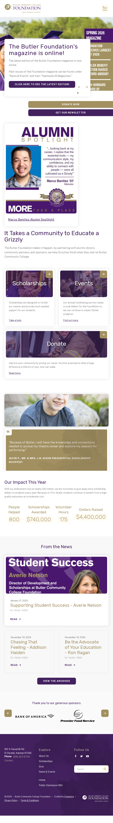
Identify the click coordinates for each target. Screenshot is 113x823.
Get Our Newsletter (71, 112)
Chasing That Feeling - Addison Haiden (28, 647)
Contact (8, 760)
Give (41, 766)
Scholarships (29, 283)
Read (13, 619)
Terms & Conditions (30, 800)
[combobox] (87, 769)
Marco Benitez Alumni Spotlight (31, 219)
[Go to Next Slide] (105, 713)
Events (84, 283)
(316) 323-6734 (21, 756)
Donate (56, 343)
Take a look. (15, 320)
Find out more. (70, 320)
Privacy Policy (11, 800)
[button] (105, 8)
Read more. (15, 373)
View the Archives (56, 681)
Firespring (69, 796)
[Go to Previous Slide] (8, 713)
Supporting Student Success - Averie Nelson (55, 605)
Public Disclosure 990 (51, 785)
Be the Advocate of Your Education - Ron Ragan (83, 647)
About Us (44, 756)
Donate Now (71, 104)
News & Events (47, 771)
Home (42, 780)
